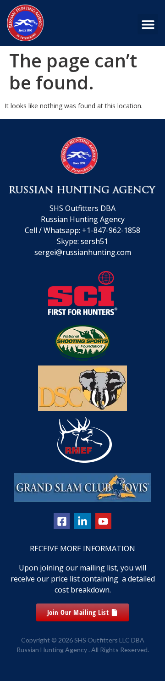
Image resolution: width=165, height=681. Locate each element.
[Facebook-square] (62, 521)
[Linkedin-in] (82, 521)
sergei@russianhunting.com (82, 252)
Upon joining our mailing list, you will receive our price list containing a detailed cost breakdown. (83, 579)
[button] (148, 24)
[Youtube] (103, 521)
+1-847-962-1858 (111, 230)
